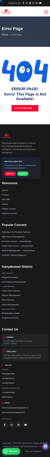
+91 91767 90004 (8, 383)
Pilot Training (8, 300)
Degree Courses (9, 209)
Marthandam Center (11, 313)
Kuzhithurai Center (10, 318)
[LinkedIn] (18, 425)
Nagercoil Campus (10, 277)
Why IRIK (6, 199)
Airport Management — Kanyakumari (18, 250)
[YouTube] (25, 425)
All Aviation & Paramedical (14, 282)
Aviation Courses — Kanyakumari (16, 241)
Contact (5, 195)
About (5, 190)
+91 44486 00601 (8, 373)
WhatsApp (23, 173)
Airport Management (11, 295)
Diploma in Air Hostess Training (16, 232)
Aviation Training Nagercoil (14, 255)
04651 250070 (7, 397)
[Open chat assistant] (45, 447)
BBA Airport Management (13, 236)
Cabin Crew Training (11, 291)
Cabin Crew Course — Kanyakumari (17, 246)
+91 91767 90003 (8, 378)
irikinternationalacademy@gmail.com (15, 408)
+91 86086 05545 (8, 392)
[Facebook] (5, 425)
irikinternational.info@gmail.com (13, 412)
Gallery (5, 204)
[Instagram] (11, 425)
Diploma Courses (9, 213)
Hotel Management (10, 304)
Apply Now (10, 173)
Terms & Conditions (33, 451)
